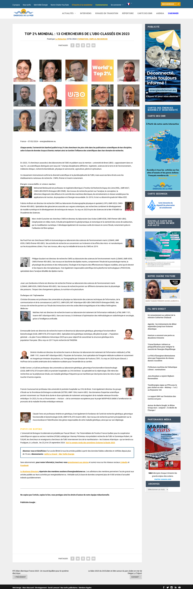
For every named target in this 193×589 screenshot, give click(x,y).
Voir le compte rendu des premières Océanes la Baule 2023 (90, 443)
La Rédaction (60, 39)
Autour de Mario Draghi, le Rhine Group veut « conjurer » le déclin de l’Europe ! (162, 407)
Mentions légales (85, 588)
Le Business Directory (29, 471)
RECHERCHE (102, 39)
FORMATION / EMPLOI (87, 39)
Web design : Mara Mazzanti (23, 588)
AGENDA (160, 13)
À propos (16, 5)
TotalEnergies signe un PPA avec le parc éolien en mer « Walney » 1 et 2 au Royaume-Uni (162, 387)
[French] (129, 4)
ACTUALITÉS (68, 13)
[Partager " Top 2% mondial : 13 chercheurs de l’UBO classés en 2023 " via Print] (93, 45)
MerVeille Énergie (41, 5)
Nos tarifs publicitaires (69, 588)
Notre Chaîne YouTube (60, 5)
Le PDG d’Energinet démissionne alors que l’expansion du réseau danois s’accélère (161, 358)
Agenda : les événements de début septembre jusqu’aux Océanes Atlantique (162, 326)
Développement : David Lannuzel (47, 588)
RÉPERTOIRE (128, 13)
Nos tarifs (27, 5)
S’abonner (173, 13)
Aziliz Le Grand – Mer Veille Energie (59, 454)
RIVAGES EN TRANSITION (106, 13)
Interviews (85, 13)
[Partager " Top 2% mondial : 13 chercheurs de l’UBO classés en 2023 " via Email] (88, 45)
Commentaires (101, 5)
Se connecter (116, 5)
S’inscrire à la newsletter (82, 5)
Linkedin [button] (123, 462)
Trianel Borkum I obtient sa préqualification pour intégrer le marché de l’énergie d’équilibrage (161, 346)
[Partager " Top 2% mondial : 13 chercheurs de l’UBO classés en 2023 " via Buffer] (83, 45)
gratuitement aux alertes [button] (78, 462)
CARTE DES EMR (144, 13)
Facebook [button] (24, 465)
